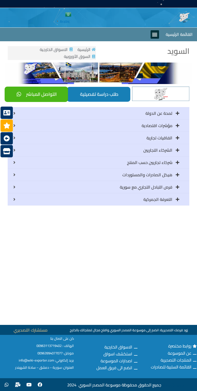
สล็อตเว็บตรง (172, 385)
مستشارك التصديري (30, 330)
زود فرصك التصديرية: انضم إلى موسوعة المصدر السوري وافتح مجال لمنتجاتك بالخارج (129, 330)
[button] (155, 34)
